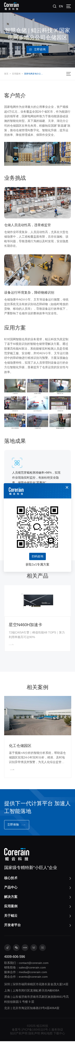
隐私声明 (34, 1033)
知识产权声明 (19, 1033)
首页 (6, 74)
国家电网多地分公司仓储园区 (34, 74)
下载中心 (59, 1033)
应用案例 (16, 74)
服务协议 (57, 1029)
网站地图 (46, 1033)
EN (61, 6)
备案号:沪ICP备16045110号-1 (31, 1029)
